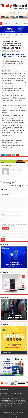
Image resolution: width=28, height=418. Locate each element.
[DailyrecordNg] (14, 6)
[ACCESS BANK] (14, 161)
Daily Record (5, 50)
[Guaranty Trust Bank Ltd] (14, 382)
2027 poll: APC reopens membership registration (11, 393)
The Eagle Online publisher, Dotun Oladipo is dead (11, 398)
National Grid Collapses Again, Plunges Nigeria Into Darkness (17, 185)
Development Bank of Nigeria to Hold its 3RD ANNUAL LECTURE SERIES (11, 181)
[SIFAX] (14, 15)
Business (7, 34)
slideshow (9, 51)
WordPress (11, 412)
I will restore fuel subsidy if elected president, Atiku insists (13, 395)
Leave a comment (17, 51)
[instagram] (17, 414)
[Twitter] (13, 414)
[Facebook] (12, 414)
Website (3, 219)
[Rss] (11, 414)
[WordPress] (15, 414)
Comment (4, 196)
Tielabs (22, 412)
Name (3, 209)
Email (3, 214)
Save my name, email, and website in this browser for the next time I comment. (14, 225)
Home (2, 34)
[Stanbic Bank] (14, 29)
